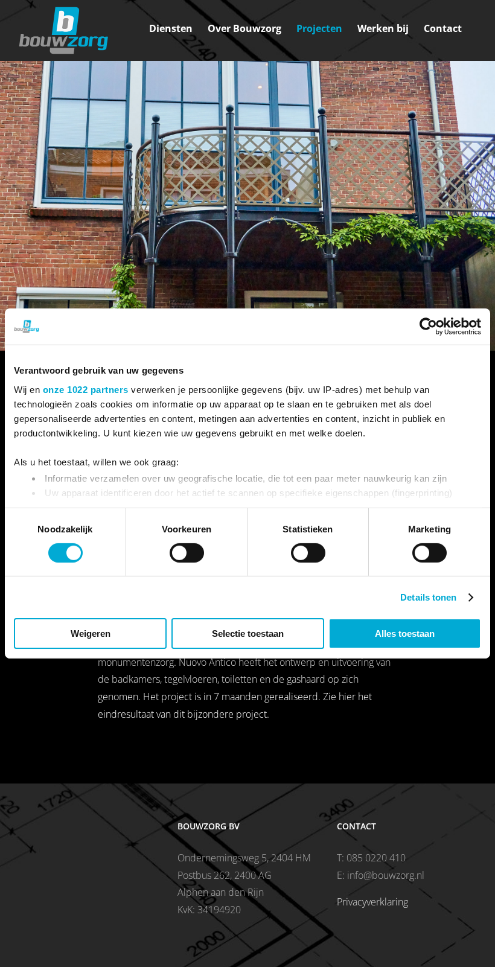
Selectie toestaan (248, 633)
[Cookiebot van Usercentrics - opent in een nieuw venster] (428, 327)
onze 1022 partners (86, 389)
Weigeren (90, 633)
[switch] (187, 553)
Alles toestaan (405, 633)
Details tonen (428, 597)
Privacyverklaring (372, 901)
